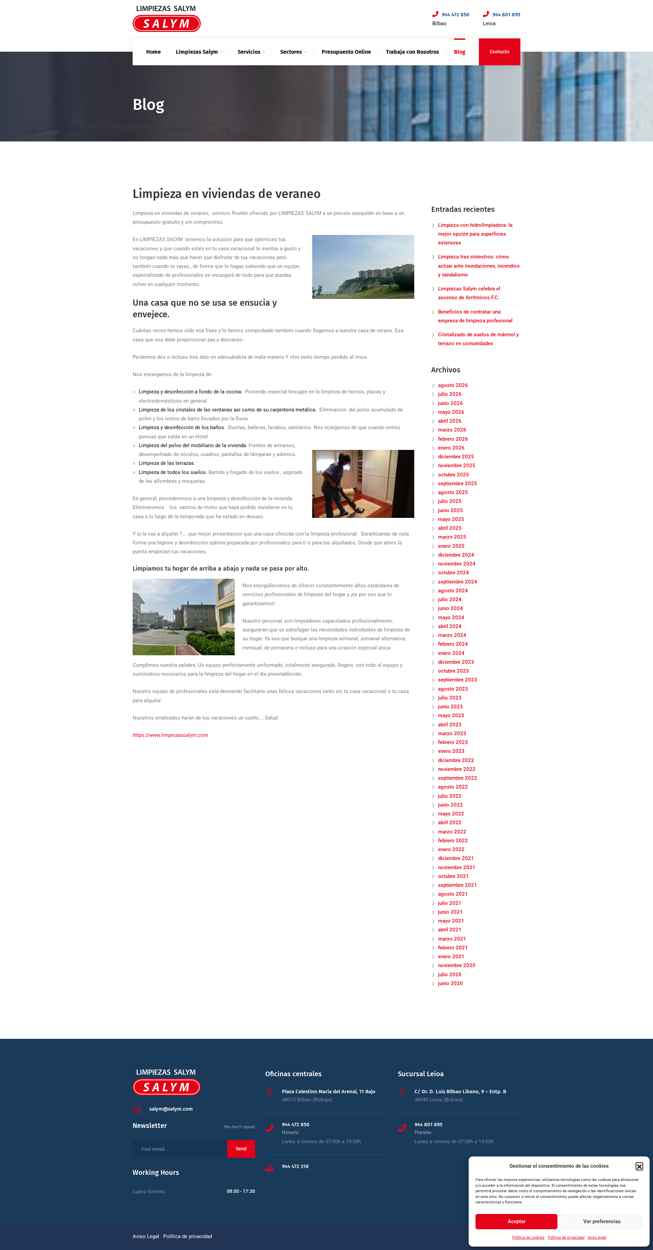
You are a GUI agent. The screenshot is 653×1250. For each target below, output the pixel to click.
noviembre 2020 (456, 965)
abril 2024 (450, 626)
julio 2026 (450, 394)
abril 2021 (450, 930)
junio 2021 (450, 912)
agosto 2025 (453, 492)
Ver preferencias (602, 1221)
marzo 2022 (452, 832)
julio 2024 (450, 599)
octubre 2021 (453, 876)
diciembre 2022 (456, 760)
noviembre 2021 (456, 867)
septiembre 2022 (457, 778)
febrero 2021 (453, 948)
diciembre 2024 (456, 555)
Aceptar (516, 1221)
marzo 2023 (452, 733)
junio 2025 (450, 510)
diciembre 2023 (456, 662)
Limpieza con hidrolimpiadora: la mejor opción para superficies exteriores (475, 234)
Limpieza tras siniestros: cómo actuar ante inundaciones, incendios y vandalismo (479, 266)
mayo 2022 (451, 814)
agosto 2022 (453, 787)
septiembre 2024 (457, 582)
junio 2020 (450, 983)
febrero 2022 (453, 841)
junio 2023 (450, 707)
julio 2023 (450, 698)
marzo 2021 (452, 939)
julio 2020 (450, 975)
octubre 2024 (453, 573)
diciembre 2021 (456, 858)
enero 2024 (451, 653)
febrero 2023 (453, 742)
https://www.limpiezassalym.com (170, 735)
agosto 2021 (453, 894)
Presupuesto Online (346, 52)
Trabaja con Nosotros (412, 52)
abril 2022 (450, 823)
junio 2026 (450, 403)
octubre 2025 (453, 475)
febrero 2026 (453, 439)
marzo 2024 (452, 635)
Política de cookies (528, 1237)
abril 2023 (450, 725)
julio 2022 (450, 796)
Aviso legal (597, 1237)
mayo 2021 (451, 921)
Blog (459, 52)
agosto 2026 (453, 385)
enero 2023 (451, 751)
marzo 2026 (452, 430)
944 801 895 (428, 1124)
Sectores (291, 52)
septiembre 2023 (457, 680)
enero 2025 (451, 546)
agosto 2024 (453, 591)
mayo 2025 (451, 519)
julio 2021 (450, 903)
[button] (639, 1166)
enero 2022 (451, 849)
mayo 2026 (451, 412)
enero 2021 (451, 956)
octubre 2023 (453, 671)
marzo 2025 (452, 537)
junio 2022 (450, 805)
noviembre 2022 (456, 769)
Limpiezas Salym (197, 52)
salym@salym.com (171, 1109)
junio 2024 (450, 608)
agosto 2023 (453, 689)
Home (153, 52)
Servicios (249, 52)
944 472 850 (295, 1124)
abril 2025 (450, 528)
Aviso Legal (146, 1236)
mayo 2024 (451, 617)
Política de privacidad (566, 1237)
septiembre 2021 (457, 885)
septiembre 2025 (457, 483)
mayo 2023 (451, 715)
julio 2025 (450, 501)
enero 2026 (451, 448)
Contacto (499, 51)
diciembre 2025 (456, 457)
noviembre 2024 (456, 564)
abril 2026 (450, 421)
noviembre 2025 (456, 465)
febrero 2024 (453, 644)
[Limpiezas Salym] (167, 19)
